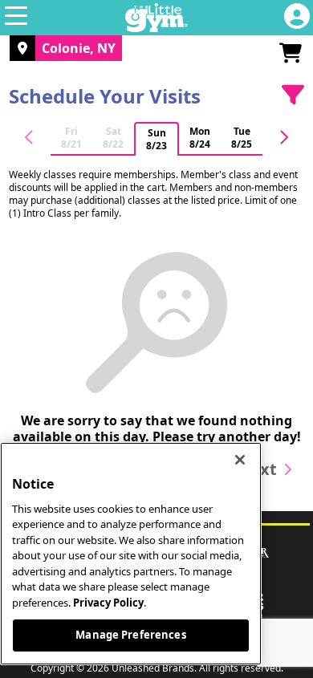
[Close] (240, 459)
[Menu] (16, 17)
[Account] (297, 17)
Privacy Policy (108, 602)
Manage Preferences (130, 634)
